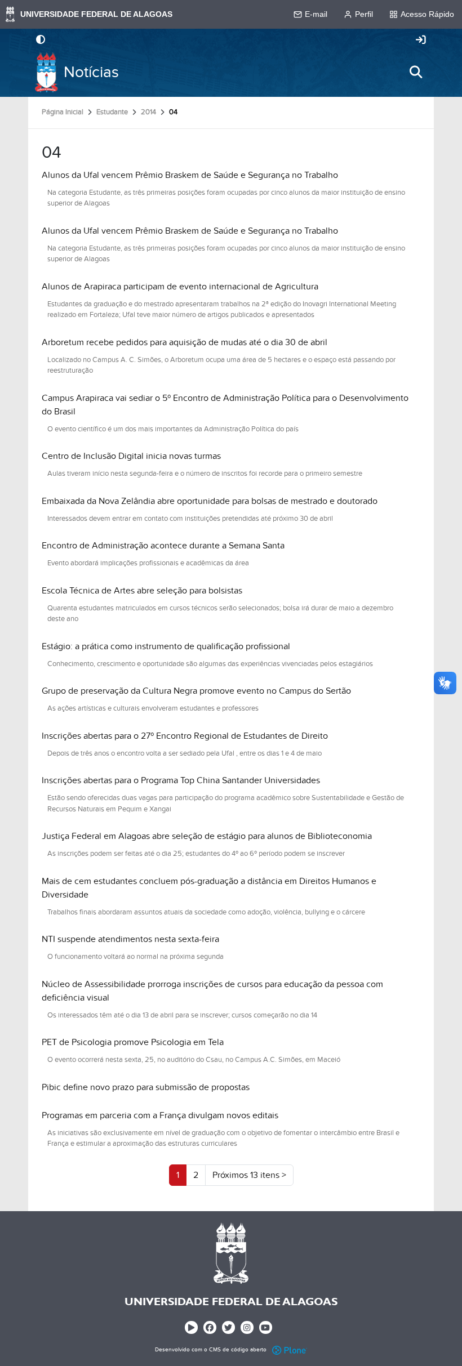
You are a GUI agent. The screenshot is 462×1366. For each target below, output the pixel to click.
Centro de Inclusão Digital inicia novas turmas (131, 456)
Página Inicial (62, 112)
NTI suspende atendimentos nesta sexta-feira (130, 939)
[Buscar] (416, 72)
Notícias (91, 72)
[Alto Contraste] (40, 40)
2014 (148, 112)
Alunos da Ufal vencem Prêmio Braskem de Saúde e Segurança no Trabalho (190, 175)
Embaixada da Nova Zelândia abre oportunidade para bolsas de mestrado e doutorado (209, 501)
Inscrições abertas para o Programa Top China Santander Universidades (181, 780)
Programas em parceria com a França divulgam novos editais (160, 1115)
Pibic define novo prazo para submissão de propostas (146, 1087)
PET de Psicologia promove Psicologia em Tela (133, 1042)
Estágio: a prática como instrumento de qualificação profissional (166, 646)
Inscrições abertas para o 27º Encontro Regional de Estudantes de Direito (185, 736)
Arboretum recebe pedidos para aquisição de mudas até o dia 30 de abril (184, 342)
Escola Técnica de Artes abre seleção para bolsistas (142, 590)
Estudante (112, 112)
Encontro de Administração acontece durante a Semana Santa (163, 545)
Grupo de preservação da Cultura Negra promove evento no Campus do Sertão (196, 691)
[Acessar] (421, 40)
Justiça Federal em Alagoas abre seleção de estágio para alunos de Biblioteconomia (207, 836)
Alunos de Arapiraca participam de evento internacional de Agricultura (180, 286)
